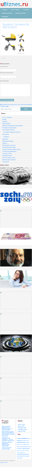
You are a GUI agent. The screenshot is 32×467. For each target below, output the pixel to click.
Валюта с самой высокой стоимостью (7, 247)
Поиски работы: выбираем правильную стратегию (7, 444)
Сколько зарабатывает (9, 151)
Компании (5, 134)
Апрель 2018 (21, 431)
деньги (24, 438)
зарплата (19, 440)
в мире (19, 438)
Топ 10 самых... (15, 9)
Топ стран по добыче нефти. (8, 353)
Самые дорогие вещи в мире (11, 149)
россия (18, 444)
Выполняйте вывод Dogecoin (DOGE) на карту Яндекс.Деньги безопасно (8, 433)
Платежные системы (8, 145)
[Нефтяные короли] (16, 351)
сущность (22, 452)
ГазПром (6, 136)
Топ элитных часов (6, 375)
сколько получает (21, 450)
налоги (27, 440)
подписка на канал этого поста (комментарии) (16, 104)
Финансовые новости (9, 159)
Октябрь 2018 (22, 427)
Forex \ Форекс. (7, 117)
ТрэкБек (4, 106)
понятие (27, 442)
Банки (4, 119)
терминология (22, 454)
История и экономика (9, 127)
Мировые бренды (7, 141)
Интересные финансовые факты (12, 125)
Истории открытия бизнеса (12, 132)
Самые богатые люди (9, 147)
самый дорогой (24, 446)
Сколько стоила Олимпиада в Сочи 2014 (10, 208)
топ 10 (22, 456)
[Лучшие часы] (16, 373)
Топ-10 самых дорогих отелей (8, 332)
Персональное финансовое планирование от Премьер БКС (7, 428)
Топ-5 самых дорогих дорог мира (9, 310)
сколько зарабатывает (23, 448)
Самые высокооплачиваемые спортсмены (8, 397)
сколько (29, 446)
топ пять (26, 456)
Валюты (26, 9)
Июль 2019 (21, 426)
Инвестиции (6, 123)
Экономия (5, 161)
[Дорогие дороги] (16, 309)
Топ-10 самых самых (8, 157)
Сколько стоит (7, 153)
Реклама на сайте (3, 462)
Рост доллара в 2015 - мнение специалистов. (8, 187)
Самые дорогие (7, 13)
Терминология (7, 155)
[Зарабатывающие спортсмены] (16, 394)
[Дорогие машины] (16, 227)
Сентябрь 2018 (22, 429)
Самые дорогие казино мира (6, 448)
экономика (19, 458)
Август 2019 (21, 424)
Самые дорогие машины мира (8, 229)
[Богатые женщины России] (16, 287)
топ (28, 454)
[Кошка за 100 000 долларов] (16, 417)
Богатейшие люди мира (7, 268)
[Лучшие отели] (16, 330)
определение (21, 442)
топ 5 (18, 456)
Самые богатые (20, 13)
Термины (5, 16)
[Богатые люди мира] (16, 266)
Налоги (4, 143)
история (24, 440)
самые (24, 444)
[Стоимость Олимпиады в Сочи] (16, 205)
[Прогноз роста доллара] (16, 184)
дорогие (29, 438)
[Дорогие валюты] (16, 244)
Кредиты (5, 139)
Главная (4, 9)
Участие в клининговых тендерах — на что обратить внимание (8, 438)
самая (21, 444)
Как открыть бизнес (8, 129)
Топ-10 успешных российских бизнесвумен (8, 290)
